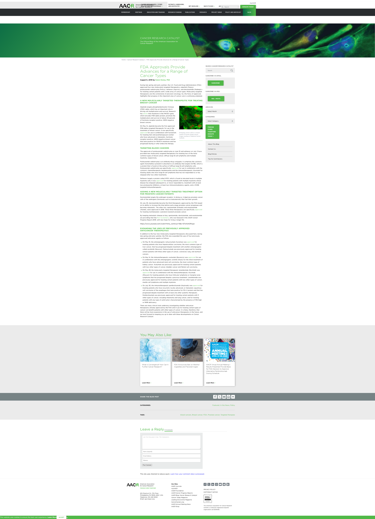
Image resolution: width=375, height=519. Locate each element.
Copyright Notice (211, 492)
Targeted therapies (228, 415)
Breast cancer (197, 415)
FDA (205, 415)
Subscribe (216, 83)
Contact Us (212, 149)
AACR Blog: (184, 495)
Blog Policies (212, 154)
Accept (61, 517)
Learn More (146, 383)
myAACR (253, 3)
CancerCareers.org (177, 502)
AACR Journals (176, 486)
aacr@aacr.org (149, 499)
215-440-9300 (153, 497)
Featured (215, 405)
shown (145, 113)
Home (124, 60)
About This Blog (213, 144)
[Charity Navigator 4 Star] (208, 499)
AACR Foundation (177, 490)
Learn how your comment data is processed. (187, 474)
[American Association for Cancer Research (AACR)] (136, 6)
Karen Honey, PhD (162, 80)
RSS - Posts (216, 98)
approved (143, 133)
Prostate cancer (214, 415)
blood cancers (185, 415)
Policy (232, 405)
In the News (224, 405)
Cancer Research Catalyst (136, 60)
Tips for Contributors (215, 159)
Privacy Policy (209, 489)
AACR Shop (175, 506)
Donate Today (248, 7)
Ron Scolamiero (163, 218)
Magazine (179, 497)
